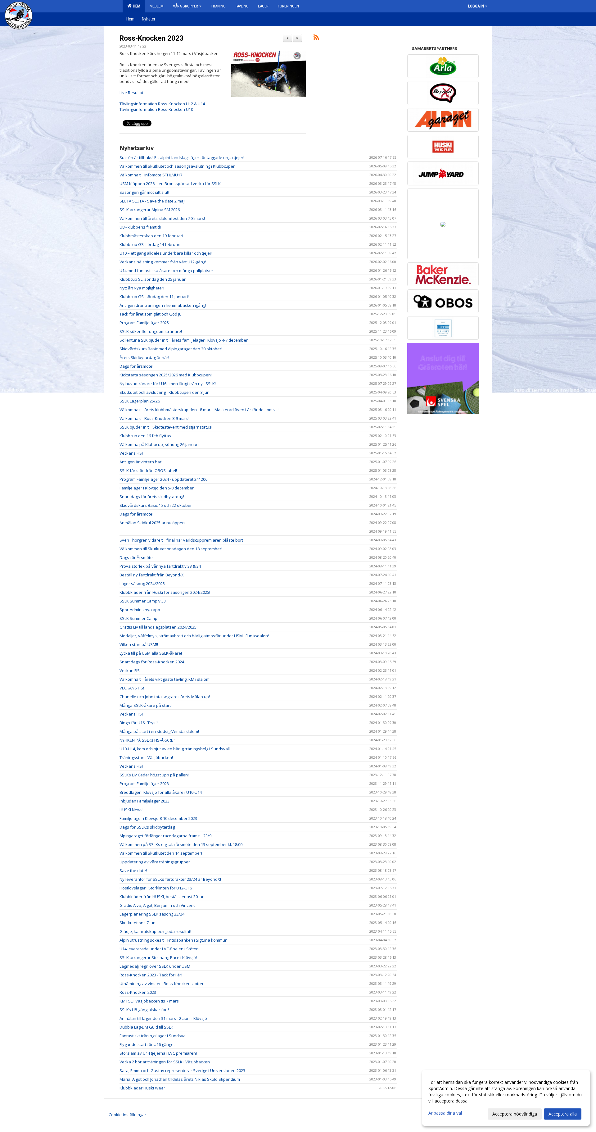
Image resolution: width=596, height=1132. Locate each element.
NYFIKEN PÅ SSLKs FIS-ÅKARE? (147, 740)
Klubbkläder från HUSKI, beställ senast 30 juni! (163, 896)
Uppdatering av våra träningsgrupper (155, 862)
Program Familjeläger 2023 (144, 783)
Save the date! (133, 870)
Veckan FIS (130, 670)
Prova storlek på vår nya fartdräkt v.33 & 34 (160, 566)
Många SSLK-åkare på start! (146, 705)
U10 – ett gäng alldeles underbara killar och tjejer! (166, 253)
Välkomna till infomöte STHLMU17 (151, 175)
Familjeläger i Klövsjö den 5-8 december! (157, 488)
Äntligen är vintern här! (141, 462)
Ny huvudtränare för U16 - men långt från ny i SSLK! (168, 383)
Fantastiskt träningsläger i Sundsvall (153, 1036)
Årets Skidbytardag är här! (144, 357)
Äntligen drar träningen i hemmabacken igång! (163, 305)
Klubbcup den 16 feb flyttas (145, 436)
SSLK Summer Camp (138, 618)
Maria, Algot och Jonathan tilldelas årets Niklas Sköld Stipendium (180, 1079)
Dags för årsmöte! (136, 366)
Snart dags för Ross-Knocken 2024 (152, 662)
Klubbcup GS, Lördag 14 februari (150, 244)
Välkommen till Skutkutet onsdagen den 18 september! (171, 549)
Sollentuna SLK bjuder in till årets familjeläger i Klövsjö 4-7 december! (184, 340)
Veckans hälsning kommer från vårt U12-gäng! (163, 262)
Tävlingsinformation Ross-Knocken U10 (156, 109)
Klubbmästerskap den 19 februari (151, 236)
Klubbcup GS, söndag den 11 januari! (154, 296)
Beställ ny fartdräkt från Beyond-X (152, 575)
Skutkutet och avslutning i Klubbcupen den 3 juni (165, 392)
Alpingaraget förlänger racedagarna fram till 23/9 (165, 836)
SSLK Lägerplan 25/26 (140, 401)
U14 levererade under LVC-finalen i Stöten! (160, 949)
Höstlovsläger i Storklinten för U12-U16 (156, 888)
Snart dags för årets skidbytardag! (152, 496)
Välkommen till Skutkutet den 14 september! (161, 853)
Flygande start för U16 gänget (147, 1044)
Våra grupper (185, 6)
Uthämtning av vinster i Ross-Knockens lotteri (162, 983)
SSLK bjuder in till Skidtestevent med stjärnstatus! (166, 427)
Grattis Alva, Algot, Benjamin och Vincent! (158, 905)
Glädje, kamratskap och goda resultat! (155, 931)
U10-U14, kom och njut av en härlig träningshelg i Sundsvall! (175, 749)
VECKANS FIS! (132, 688)
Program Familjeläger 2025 (144, 322)
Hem (135, 6)
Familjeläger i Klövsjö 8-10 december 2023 (158, 818)
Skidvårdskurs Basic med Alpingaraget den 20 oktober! (171, 349)
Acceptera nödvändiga (514, 1114)
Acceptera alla (563, 1114)
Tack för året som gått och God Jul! (151, 314)
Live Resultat (131, 92)
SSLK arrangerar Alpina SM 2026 (150, 209)
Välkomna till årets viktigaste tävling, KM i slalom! (165, 679)
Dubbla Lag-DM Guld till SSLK (146, 1027)
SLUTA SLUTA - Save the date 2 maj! (152, 201)
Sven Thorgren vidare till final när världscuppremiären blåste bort (181, 540)
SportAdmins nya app (140, 609)
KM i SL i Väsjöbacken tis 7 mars (149, 1001)
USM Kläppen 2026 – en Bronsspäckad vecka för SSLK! (171, 183)
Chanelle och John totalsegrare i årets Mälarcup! (165, 696)
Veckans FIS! (131, 453)
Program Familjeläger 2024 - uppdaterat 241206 (163, 479)
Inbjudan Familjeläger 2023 (144, 801)
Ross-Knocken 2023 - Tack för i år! (151, 975)
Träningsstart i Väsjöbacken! (146, 757)
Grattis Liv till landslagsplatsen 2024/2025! (158, 627)
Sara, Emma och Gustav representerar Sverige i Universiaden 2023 (182, 1070)
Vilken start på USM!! (139, 644)
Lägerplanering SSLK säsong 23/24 (152, 914)
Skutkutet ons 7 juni (138, 922)
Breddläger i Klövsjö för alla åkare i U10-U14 (161, 792)
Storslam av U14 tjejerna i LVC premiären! (158, 1053)
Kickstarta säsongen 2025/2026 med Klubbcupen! (166, 375)
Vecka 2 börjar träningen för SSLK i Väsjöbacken (165, 1062)
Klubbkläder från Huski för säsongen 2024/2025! (165, 592)
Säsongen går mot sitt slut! (144, 192)
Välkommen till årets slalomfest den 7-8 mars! (162, 218)
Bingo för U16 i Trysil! (139, 722)
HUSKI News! (131, 809)
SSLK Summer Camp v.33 (143, 601)
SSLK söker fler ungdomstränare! (151, 331)
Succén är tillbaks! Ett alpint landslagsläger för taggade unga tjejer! (182, 157)
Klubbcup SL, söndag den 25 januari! (153, 279)
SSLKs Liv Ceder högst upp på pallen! (154, 775)
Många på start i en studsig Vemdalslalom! (159, 731)
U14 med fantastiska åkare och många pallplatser (166, 270)
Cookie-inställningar (127, 1114)
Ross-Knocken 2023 (151, 38)
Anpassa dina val (445, 1113)
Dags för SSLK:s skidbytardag (147, 827)
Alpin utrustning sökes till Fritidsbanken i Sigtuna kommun (174, 940)
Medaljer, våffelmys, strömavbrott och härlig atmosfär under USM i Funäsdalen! (194, 636)
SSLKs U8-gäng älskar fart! (144, 1009)
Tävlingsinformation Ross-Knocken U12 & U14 (162, 104)
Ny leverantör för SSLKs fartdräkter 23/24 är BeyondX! (170, 879)
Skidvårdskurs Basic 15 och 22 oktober (156, 505)
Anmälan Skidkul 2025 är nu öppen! (153, 522)
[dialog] (506, 1098)
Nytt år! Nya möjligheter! (142, 288)
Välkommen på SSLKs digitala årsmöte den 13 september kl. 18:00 (181, 844)
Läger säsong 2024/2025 (142, 583)
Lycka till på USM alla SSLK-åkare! (151, 653)
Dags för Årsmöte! (137, 557)
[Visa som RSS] (316, 38)
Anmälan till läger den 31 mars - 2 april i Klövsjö (163, 1018)
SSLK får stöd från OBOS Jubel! (148, 470)
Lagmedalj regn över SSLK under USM (155, 966)
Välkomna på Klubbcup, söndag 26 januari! (160, 444)
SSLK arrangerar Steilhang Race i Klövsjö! (158, 957)
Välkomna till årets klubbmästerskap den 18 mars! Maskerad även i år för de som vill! (199, 409)
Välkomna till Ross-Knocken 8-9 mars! (154, 418)
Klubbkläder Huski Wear (142, 1088)
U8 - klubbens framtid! (140, 227)
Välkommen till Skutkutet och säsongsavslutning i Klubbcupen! (178, 166)
